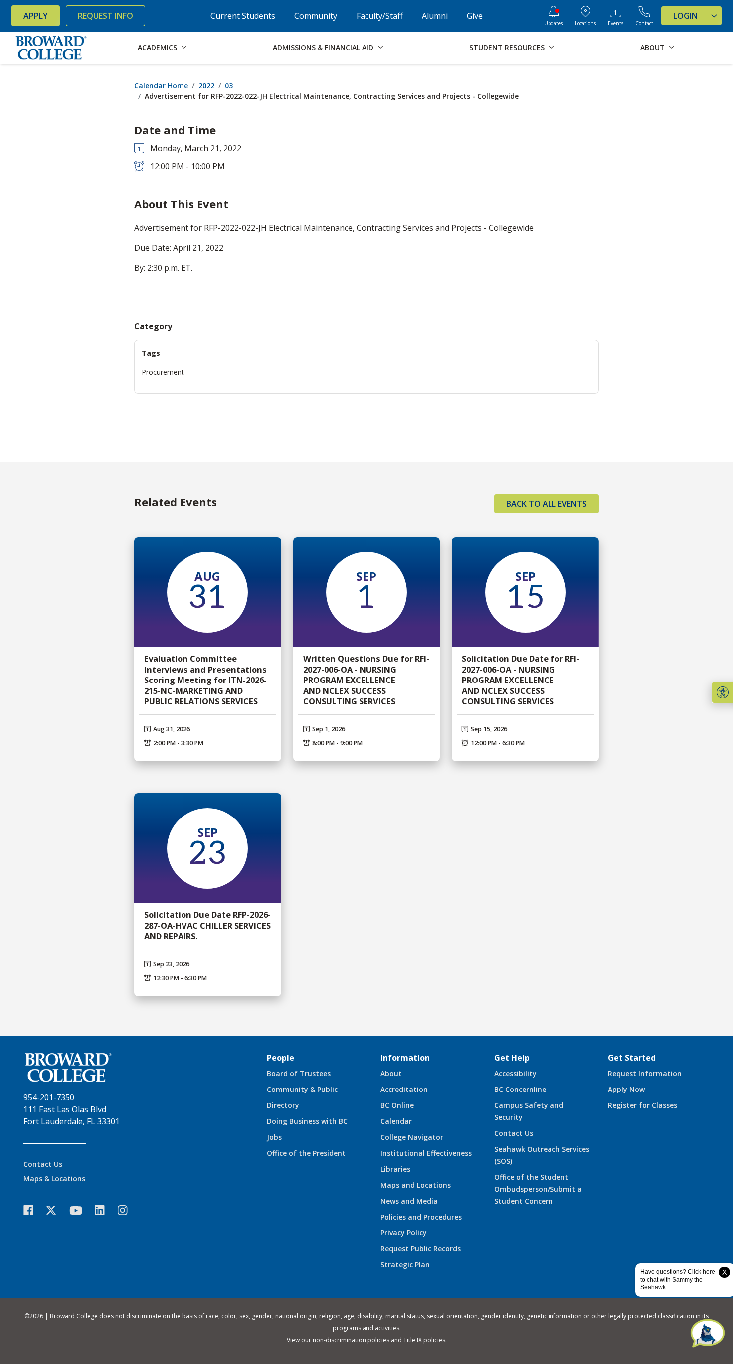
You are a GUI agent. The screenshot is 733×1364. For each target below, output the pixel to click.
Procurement (163, 372)
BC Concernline (520, 1089)
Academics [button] (157, 47)
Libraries (395, 1169)
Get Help (512, 1057)
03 (229, 85)
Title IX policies (424, 1340)
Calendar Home (161, 85)
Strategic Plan (405, 1264)
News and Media (409, 1201)
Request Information (645, 1073)
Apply (35, 15)
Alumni (435, 15)
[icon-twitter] (56, 1210)
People (280, 1057)
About (391, 1073)
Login (685, 15)
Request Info (105, 15)
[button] (722, 692)
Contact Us (42, 1164)
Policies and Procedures (421, 1217)
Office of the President (306, 1153)
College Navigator (411, 1137)
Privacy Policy (403, 1232)
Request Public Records (420, 1248)
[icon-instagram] (128, 1210)
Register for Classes (642, 1105)
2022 (206, 85)
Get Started (632, 1057)
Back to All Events (546, 503)
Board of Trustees (299, 1073)
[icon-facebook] (33, 1210)
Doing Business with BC (307, 1121)
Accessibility (515, 1073)
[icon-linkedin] (105, 1210)
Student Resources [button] (507, 47)
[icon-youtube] (80, 1210)
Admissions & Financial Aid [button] (323, 47)
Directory (283, 1105)
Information (405, 1057)
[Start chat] (707, 1334)
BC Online (397, 1105)
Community (315, 15)
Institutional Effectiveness (426, 1153)
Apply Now (626, 1089)
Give (475, 15)
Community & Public (302, 1089)
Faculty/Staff (380, 15)
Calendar (396, 1121)
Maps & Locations (54, 1178)
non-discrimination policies (351, 1340)
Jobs (274, 1137)
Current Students (242, 15)
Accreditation (404, 1089)
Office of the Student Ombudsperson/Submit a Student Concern (538, 1189)
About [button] (652, 47)
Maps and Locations (415, 1185)
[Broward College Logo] (51, 48)
